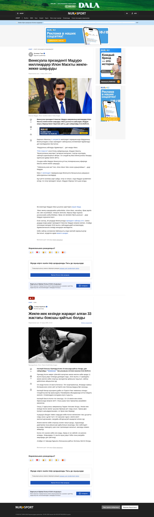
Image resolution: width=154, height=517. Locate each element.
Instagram (85, 285)
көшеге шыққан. (62, 233)
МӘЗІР (22, 13)
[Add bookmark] (30, 140)
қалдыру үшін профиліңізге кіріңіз (69, 268)
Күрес (46, 18)
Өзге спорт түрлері (55, 18)
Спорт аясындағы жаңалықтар (80, 18)
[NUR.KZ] (77, 13)
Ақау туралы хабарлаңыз (111, 507)
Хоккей (41, 18)
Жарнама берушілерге (130, 507)
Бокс (36, 18)
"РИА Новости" (42, 151)
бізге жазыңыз (58, 240)
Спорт (18, 18)
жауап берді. (76, 207)
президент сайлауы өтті (75, 221)
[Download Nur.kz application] (77, 5)
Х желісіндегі (46, 173)
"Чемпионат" (51, 371)
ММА (31, 18)
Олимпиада (66, 18)
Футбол (26, 18)
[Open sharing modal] (31, 134)
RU (127, 13)
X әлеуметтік (55, 139)
